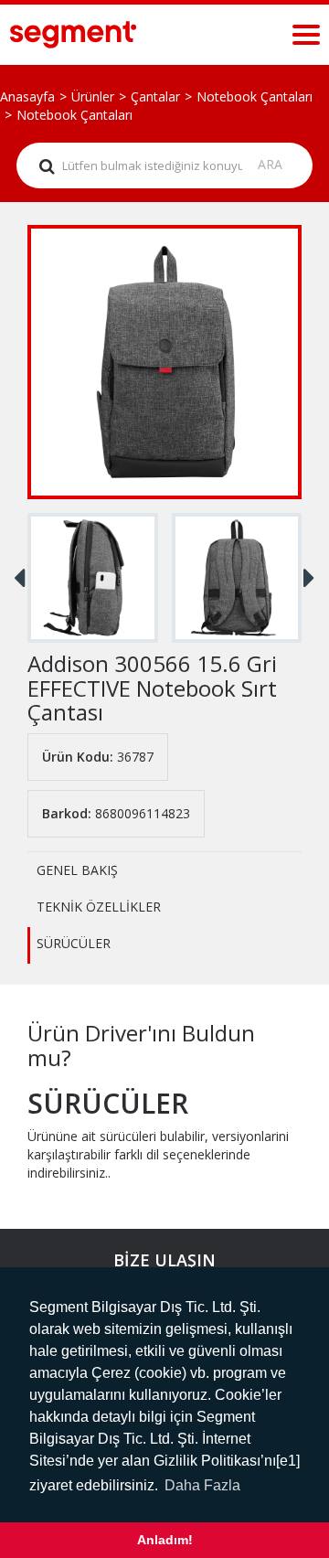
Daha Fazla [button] (202, 1485)
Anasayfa (27, 96)
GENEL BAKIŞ (77, 870)
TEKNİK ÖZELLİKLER (99, 906)
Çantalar (155, 96)
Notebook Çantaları (254, 96)
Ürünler (92, 96)
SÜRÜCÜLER (74, 943)
